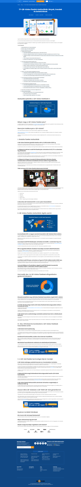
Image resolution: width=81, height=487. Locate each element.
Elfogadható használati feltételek (58, 468)
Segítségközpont (20, 469)
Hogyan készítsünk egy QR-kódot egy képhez (24, 457)
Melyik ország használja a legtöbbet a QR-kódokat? (32, 95)
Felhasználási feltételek (57, 467)
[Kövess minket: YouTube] (38, 443)
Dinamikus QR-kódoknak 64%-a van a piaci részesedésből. (33, 59)
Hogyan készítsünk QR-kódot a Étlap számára (35, 460)
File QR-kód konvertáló (46, 459)
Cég (41, 466)
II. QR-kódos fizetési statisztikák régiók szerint (28, 61)
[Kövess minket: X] (45, 443)
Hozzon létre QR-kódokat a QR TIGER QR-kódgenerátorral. (31, 89)
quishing (39, 346)
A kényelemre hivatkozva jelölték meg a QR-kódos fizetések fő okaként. (35, 72)
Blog (22, 4)
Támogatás (31, 466)
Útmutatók (19, 466)
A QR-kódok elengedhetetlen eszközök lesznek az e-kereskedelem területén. (36, 84)
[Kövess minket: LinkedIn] (35, 443)
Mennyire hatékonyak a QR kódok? (27, 50)
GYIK (17, 467)
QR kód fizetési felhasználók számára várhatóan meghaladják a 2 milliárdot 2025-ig (37, 87)
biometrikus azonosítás (38, 379)
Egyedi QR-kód (24, 399)
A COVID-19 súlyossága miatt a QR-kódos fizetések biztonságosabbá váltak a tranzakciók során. (39, 74)
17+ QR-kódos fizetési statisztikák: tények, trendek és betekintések (35, 4)
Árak (41, 470)
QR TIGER (52, 367)
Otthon (19, 4)
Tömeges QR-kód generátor (56, 454)
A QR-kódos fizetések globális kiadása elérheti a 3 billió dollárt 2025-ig (35, 52)
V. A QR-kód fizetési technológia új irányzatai (28, 83)
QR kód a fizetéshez (25, 251)
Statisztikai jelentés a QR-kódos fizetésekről (28, 47)
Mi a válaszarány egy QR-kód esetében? (30, 93)
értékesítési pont (33, 152)
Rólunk (41, 467)
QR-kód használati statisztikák (38, 124)
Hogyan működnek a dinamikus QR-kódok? (24, 454)
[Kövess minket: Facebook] (43, 443)
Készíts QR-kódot (41, 1)
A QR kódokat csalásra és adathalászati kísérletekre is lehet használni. (35, 81)
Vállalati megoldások (43, 469)
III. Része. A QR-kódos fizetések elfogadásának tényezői (30, 71)
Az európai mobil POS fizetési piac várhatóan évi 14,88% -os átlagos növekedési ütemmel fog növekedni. (40, 64)
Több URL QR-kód (34, 453)
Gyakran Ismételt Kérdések (25, 91)
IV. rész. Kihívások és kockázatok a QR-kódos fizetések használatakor (32, 77)
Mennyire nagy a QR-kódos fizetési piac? (28, 48)
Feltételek (55, 466)
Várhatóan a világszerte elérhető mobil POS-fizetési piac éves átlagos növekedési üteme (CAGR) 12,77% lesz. (41, 54)
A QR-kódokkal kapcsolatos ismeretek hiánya (31, 78)
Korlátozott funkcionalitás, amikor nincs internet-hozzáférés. (33, 80)
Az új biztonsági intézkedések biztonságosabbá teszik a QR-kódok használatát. (36, 86)
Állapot (41, 468)
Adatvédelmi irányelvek (57, 469)
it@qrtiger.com (31, 467)
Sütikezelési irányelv (56, 470)
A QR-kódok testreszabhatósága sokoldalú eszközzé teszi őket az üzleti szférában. (37, 75)
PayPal (51, 188)
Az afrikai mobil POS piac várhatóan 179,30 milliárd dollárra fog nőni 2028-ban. (36, 66)
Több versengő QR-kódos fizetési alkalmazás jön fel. (32, 58)
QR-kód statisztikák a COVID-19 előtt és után (34, 307)
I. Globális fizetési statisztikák (26, 51)
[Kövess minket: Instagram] (40, 443)
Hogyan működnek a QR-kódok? (23, 132)
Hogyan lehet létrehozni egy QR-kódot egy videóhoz (35, 457)
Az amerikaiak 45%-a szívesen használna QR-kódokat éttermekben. (34, 62)
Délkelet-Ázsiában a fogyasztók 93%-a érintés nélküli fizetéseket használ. (35, 65)
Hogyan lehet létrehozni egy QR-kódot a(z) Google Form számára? (46, 457)
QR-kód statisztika (52, 206)
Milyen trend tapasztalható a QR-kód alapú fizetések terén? (33, 92)
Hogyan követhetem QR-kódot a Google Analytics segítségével (24, 460)
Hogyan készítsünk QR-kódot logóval (57, 457)
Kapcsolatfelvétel (20, 468)
